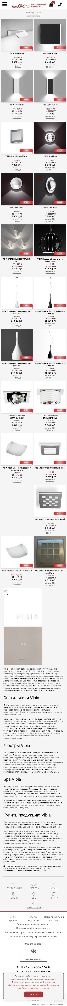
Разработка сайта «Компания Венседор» (47, 1005)
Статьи (33, 917)
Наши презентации (54, 917)
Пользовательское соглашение (41, 979)
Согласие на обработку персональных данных (33, 936)
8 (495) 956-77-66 (35, 967)
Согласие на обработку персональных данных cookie (33, 932)
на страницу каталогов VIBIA (33, 16)
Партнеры (33, 920)
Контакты (54, 920)
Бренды (13, 920)
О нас (13, 917)
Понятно (33, 994)
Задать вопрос (33, 959)
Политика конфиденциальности (27, 982)
